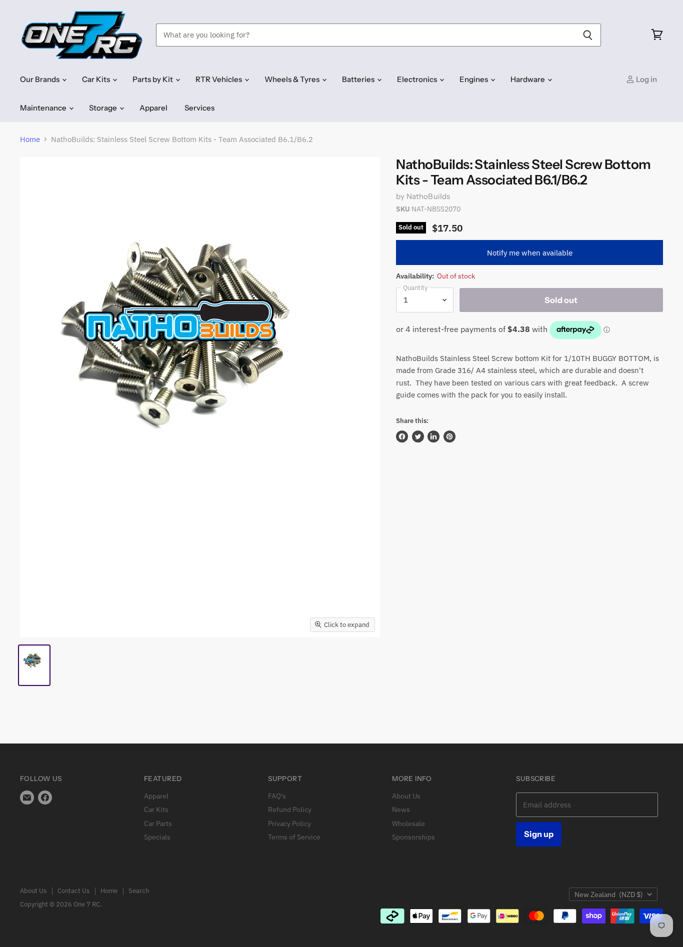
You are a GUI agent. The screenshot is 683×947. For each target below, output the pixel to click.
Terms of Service (294, 837)
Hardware (528, 79)
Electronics (417, 79)
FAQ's (277, 796)
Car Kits (97, 79)
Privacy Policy (289, 823)
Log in (645, 79)
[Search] (587, 35)
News (401, 809)
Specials (157, 837)
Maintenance (44, 107)
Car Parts (158, 823)
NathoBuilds (428, 196)
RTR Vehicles (220, 79)
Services (199, 107)
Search (138, 890)
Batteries (359, 79)
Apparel (154, 107)
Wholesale (408, 823)
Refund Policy (290, 809)
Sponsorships (413, 837)
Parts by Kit (153, 79)
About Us (406, 796)
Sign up (539, 834)
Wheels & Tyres (292, 79)
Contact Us (74, 890)
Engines (475, 79)
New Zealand (608, 894)
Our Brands (40, 79)
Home (30, 139)
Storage (103, 107)
